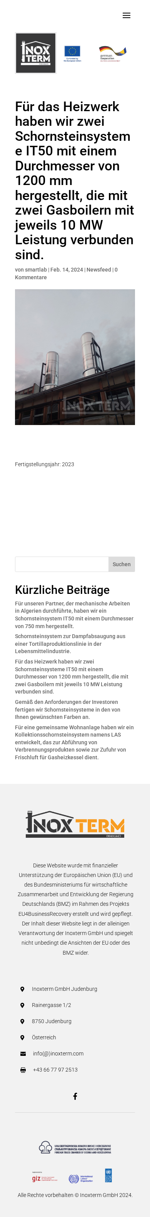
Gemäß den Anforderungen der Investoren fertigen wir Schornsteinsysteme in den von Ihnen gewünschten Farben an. (67, 709)
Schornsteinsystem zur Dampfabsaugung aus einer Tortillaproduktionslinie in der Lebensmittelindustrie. (70, 643)
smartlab (36, 270)
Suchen (122, 564)
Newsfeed (99, 270)
